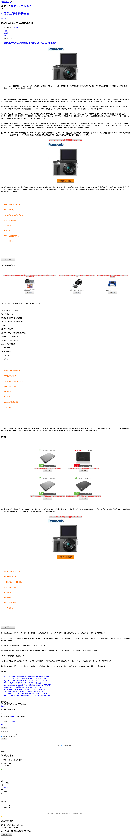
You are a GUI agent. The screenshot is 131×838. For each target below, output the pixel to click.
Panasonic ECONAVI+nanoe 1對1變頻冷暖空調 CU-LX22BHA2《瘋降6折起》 (28, 685)
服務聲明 (82, 813)
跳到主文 (3, 18)
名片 (5, 35)
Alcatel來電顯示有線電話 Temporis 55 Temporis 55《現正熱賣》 (23, 687)
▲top (2, 724)
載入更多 (3, 728)
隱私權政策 (75, 813)
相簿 (5, 31)
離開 (10, 834)
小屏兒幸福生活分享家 (15, 13)
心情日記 (15, 27)
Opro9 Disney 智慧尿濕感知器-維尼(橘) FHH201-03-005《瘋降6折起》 (25, 681)
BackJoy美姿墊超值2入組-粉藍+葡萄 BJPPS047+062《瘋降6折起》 (24, 689)
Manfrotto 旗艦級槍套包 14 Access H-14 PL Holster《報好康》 (23, 683)
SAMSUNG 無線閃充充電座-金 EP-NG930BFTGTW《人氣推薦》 (24, 691)
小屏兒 (3, 706)
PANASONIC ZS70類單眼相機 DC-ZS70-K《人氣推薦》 (30, 43)
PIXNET (52, 813)
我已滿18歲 (4, 834)
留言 (16, 716)
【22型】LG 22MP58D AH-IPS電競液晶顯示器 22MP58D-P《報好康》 (26, 678)
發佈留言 (3, 738)
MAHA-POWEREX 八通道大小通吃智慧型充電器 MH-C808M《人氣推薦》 (27, 676)
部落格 (6, 33)
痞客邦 (12, 716)
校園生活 (14, 721)
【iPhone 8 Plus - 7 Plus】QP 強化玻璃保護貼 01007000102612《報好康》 (26, 693)
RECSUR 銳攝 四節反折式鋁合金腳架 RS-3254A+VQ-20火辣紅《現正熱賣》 (28, 695)
